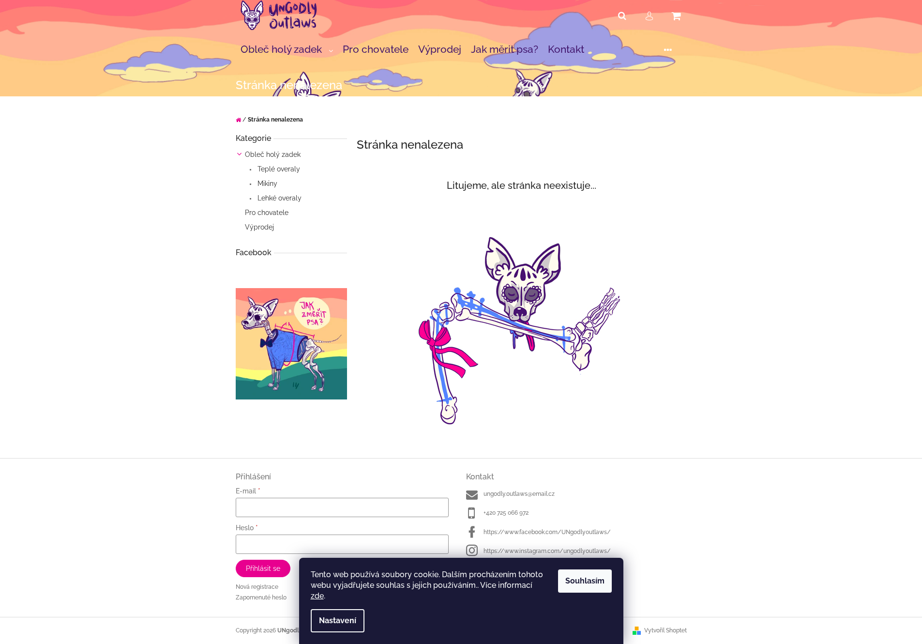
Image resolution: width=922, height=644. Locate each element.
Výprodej (259, 227)
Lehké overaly (279, 198)
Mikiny (266, 183)
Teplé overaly (278, 169)
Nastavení (337, 620)
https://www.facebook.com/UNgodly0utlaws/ (547, 532)
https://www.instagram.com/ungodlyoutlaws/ (547, 551)
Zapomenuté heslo (261, 597)
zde (317, 595)
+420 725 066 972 (506, 512)
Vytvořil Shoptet (665, 630)
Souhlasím (585, 580)
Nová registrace (257, 586)
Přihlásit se (263, 568)
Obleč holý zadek (273, 154)
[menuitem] (287, 50)
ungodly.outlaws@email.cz (519, 494)
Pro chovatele (266, 212)
